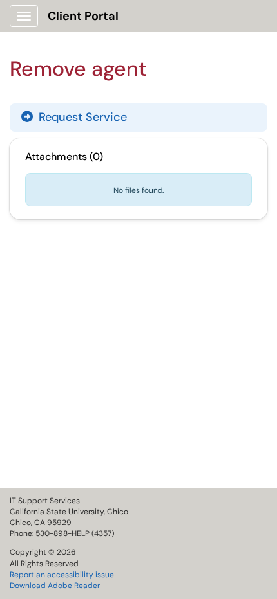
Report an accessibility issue (62, 574)
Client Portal (83, 16)
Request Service (81, 117)
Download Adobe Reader (55, 585)
